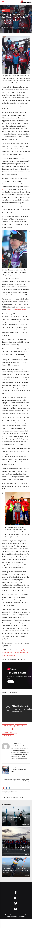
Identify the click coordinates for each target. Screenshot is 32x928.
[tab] (3, 788)
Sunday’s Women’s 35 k (20, 652)
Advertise (25, 914)
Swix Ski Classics (8, 735)
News (3, 10)
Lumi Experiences (25, 824)
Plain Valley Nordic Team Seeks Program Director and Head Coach (15, 869)
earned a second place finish (16, 310)
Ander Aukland (21, 725)
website (4, 189)
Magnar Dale (17, 729)
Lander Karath (5, 27)
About (11, 914)
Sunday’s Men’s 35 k (8, 655)
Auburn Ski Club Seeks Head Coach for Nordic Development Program (16, 848)
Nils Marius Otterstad (9, 732)
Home (6, 914)
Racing (7, 10)
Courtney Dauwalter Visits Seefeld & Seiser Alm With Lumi (15, 818)
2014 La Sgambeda (8, 725)
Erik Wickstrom (21, 275)
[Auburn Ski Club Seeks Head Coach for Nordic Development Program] (15, 841)
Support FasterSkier (12, 916)
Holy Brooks (7, 729)
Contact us (22, 916)
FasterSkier (27, 854)
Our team (18, 914)
